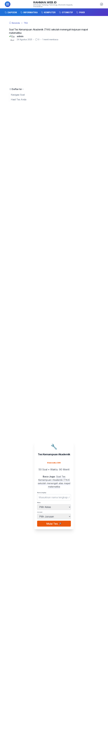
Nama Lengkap (41, 492)
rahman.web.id (45, 2)
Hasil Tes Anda (18, 99)
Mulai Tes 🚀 (54, 523)
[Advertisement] (54, 64)
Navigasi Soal (18, 94)
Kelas (39, 502)
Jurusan (39, 512)
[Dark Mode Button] (101, 4)
